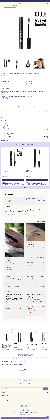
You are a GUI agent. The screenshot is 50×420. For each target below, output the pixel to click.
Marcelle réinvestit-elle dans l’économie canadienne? (25, 364)
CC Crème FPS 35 (10, 133)
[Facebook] (21, 383)
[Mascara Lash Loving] (7, 337)
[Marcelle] (25, 3)
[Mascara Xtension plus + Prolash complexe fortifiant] (13, 159)
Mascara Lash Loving (5, 344)
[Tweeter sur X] (6, 140)
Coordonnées (25, 409)
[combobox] (17, 219)
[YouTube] (29, 383)
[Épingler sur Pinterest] (7, 140)
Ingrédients (25, 120)
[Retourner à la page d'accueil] (25, 380)
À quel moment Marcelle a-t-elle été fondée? (25, 358)
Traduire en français (9, 269)
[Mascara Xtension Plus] (37, 159)
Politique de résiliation (25, 410)
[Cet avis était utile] (41, 257)
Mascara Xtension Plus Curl (43, 343)
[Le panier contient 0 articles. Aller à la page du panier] (47, 3)
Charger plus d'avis (25, 322)
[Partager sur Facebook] (4, 140)
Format (25, 117)
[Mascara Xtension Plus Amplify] (32, 337)
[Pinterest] (23, 383)
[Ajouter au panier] (47, 129)
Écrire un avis (42, 200)
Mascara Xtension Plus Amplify (32, 344)
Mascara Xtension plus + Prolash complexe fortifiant (10, 7)
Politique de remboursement (25, 404)
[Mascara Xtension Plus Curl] (44, 337)
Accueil (2, 7)
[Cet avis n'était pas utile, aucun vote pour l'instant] (43, 270)
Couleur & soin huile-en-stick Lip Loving (14, 125)
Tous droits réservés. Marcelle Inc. (25, 414)
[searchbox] (7, 219)
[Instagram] (26, 383)
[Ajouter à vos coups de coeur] (49, 9)
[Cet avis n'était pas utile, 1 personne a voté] (43, 257)
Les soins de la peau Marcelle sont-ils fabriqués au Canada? (25, 361)
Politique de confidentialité (25, 405)
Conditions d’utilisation (25, 406)
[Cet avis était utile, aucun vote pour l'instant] (41, 270)
